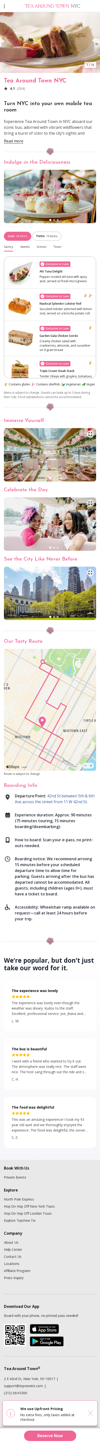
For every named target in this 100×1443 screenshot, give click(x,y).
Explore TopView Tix (20, 1220)
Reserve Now (50, 1435)
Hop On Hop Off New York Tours (29, 1206)
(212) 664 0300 (15, 1393)
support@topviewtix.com (23, 1385)
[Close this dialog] (90, 1413)
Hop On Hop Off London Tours (28, 1213)
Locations (11, 1263)
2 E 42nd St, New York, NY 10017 (29, 1378)
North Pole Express (19, 1199)
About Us (11, 1242)
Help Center (13, 1249)
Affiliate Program (17, 1270)
